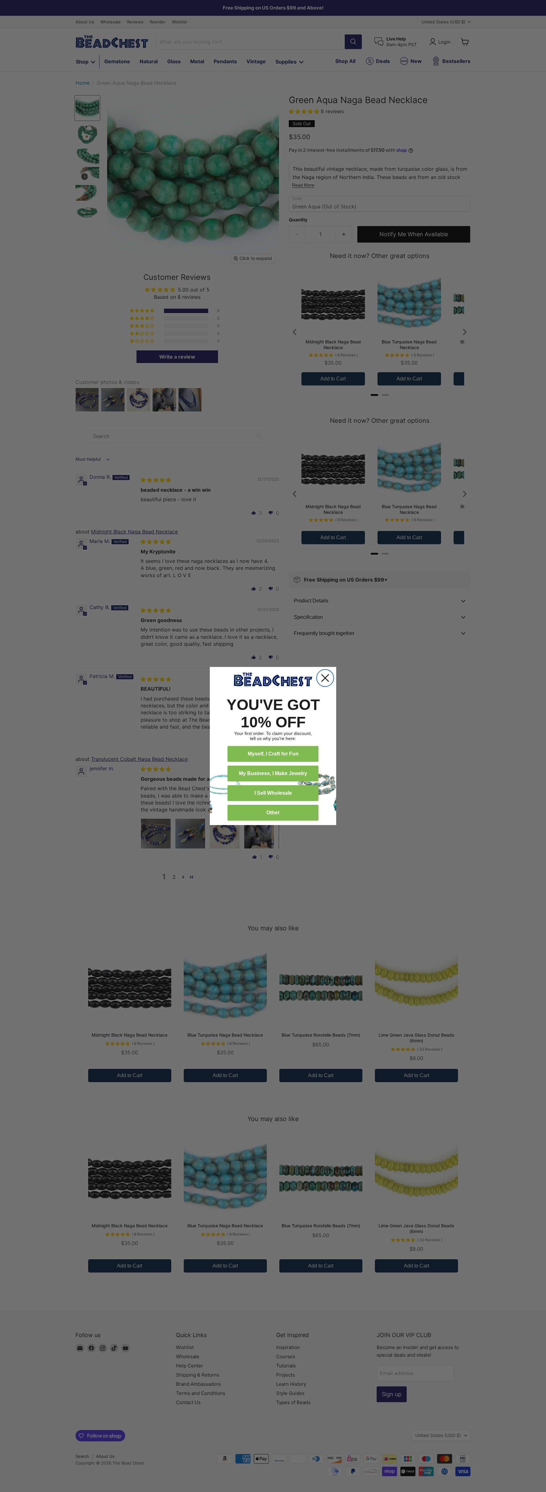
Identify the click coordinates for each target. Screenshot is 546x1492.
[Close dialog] (325, 678)
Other (273, 812)
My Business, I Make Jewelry (273, 773)
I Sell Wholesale (273, 793)
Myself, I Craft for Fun (273, 753)
